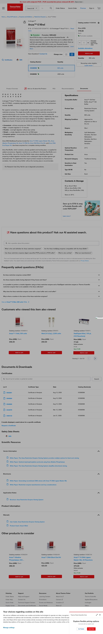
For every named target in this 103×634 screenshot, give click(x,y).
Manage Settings (9, 627)
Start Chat (91, 629)
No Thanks (81, 629)
